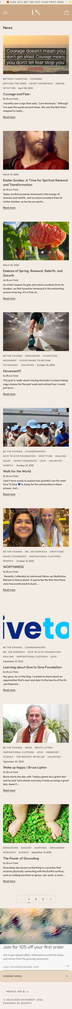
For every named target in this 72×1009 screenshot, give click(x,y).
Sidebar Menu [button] (12, 976)
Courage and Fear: (17, 94)
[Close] (63, 494)
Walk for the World (17, 471)
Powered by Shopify (17, 1003)
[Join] (59, 512)
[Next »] (50, 899)
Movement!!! (12, 371)
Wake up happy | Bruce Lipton (25, 767)
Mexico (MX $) (15, 991)
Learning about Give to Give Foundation (32, 667)
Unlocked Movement (21, 999)
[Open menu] (9, 12)
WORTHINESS (13, 567)
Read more (9, 116)
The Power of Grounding (21, 858)
